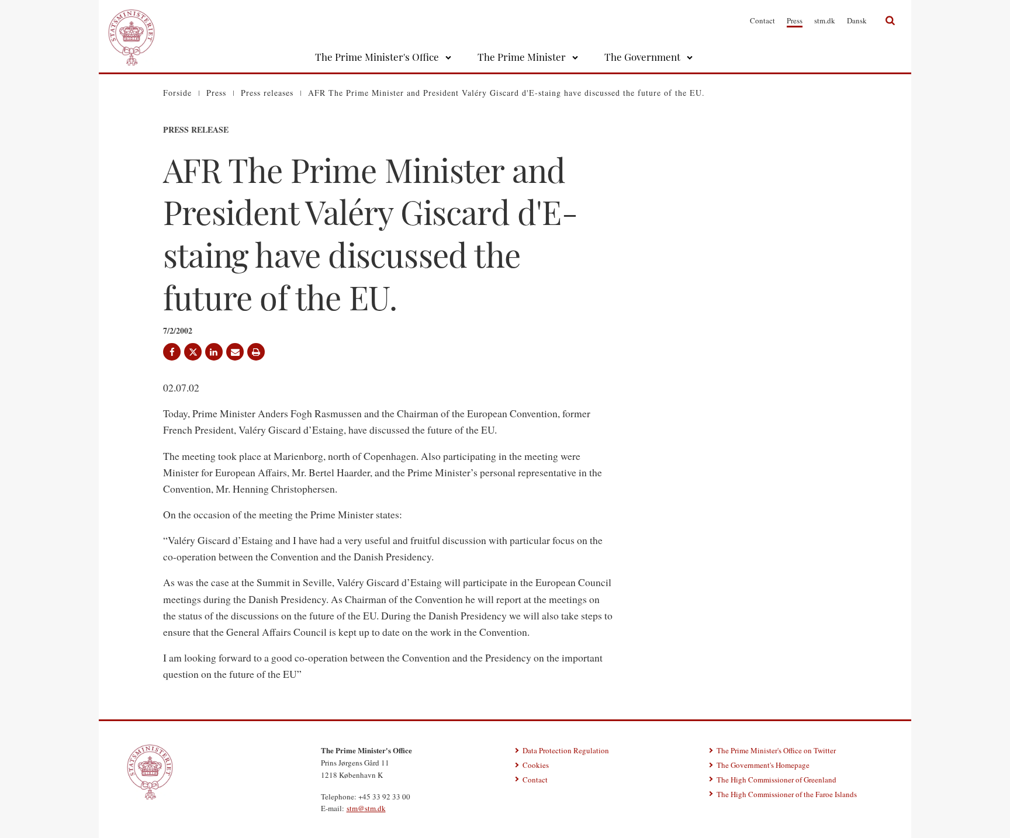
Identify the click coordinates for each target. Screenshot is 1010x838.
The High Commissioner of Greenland (776, 779)
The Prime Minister (522, 56)
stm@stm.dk (366, 808)
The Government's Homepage (763, 765)
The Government (642, 56)
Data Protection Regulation (566, 750)
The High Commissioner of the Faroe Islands (787, 794)
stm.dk (824, 20)
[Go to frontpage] (131, 20)
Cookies (536, 765)
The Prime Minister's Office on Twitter (776, 750)
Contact (762, 20)
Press (795, 20)
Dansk (857, 20)
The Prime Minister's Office (377, 56)
